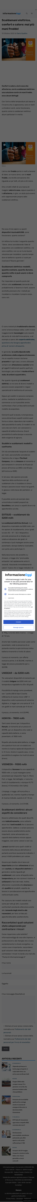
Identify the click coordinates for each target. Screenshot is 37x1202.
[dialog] (18, 601)
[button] (18, 598)
